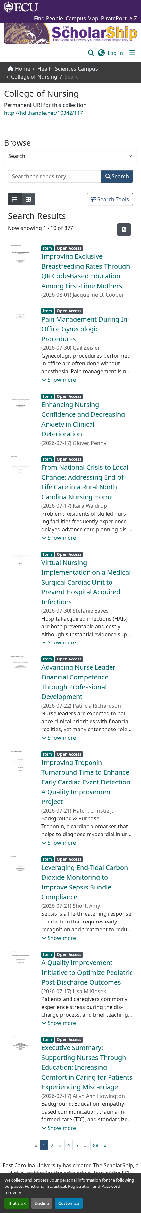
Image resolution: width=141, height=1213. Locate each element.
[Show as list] (15, 199)
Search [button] (120, 176)
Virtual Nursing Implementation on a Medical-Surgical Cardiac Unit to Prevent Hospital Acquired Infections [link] (86, 582)
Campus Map (82, 18)
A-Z (133, 18)
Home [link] (22, 68)
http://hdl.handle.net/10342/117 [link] (43, 112)
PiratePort (114, 18)
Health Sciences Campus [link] (67, 68)
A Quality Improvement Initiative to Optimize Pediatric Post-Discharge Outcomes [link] (87, 972)
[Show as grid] (28, 199)
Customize (68, 1203)
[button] (91, 53)
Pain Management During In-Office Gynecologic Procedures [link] (85, 329)
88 (95, 1145)
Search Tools (112, 199)
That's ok (17, 1203)
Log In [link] (115, 53)
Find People (48, 18)
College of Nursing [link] (34, 76)
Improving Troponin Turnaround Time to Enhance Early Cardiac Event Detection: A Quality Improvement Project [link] (86, 782)
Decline (42, 1203)
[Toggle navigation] (132, 53)
